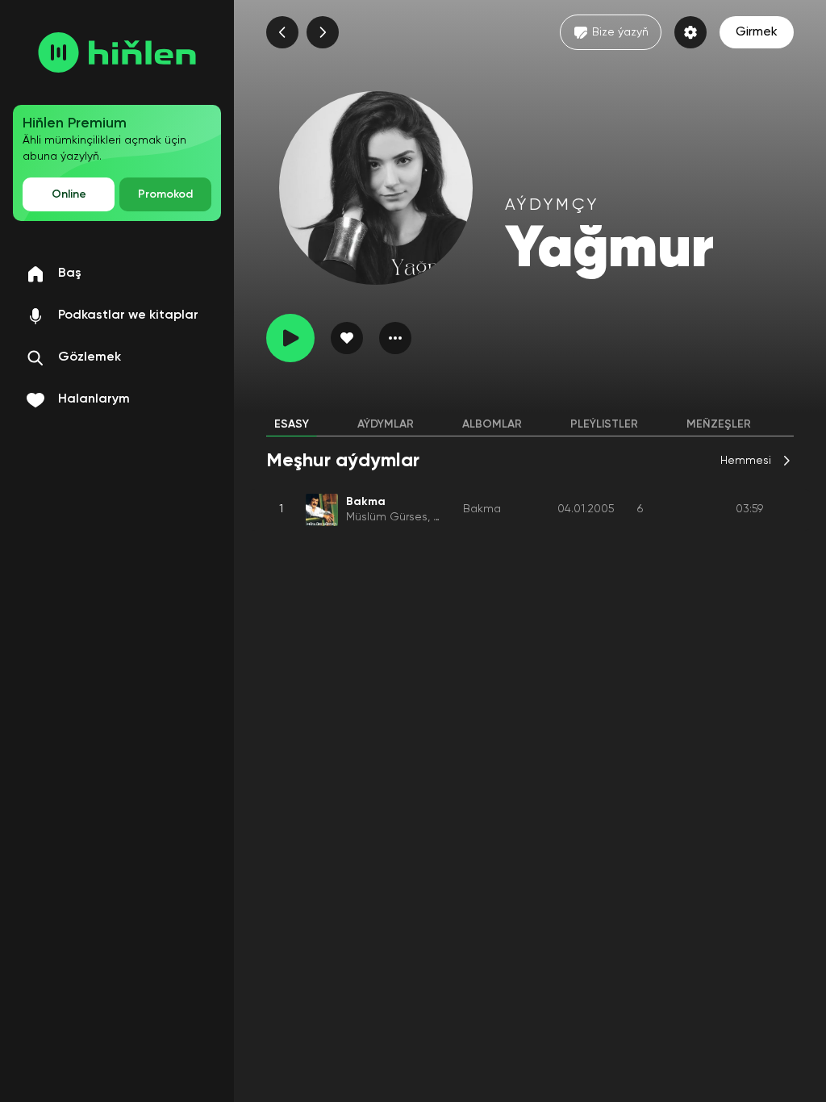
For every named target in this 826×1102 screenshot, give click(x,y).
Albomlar (492, 424)
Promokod (165, 194)
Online (69, 194)
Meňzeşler (718, 424)
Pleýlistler (604, 424)
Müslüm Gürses (387, 517)
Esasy (291, 424)
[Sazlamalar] (690, 32)
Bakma (482, 509)
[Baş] (117, 52)
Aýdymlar (385, 424)
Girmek (757, 32)
